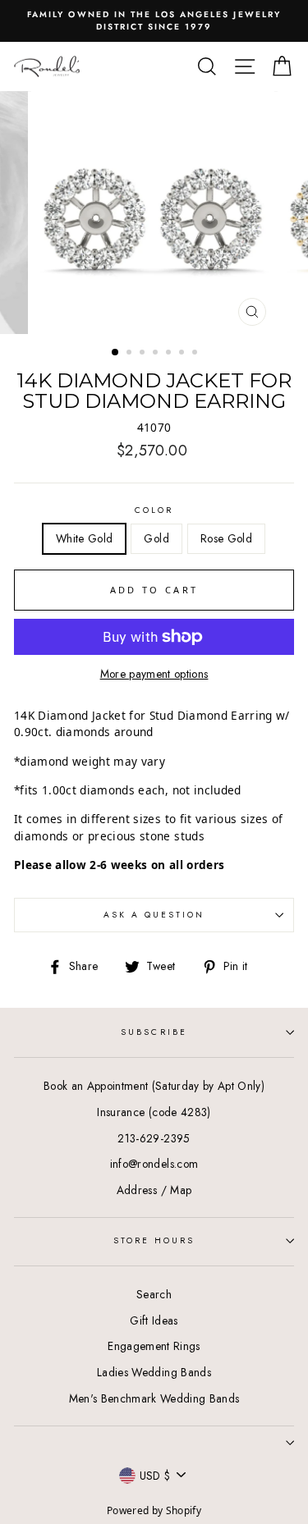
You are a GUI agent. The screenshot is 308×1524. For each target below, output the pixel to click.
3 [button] (144, 354)
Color (154, 510)
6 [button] (183, 354)
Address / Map (154, 1190)
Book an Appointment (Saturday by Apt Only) (154, 1086)
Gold (156, 538)
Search (154, 1294)
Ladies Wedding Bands (154, 1372)
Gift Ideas (153, 1320)
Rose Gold (226, 538)
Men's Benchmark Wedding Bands (154, 1398)
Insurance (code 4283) (153, 1112)
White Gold (84, 538)
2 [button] (130, 354)
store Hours (154, 1240)
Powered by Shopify (154, 1510)
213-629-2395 (153, 1138)
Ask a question (154, 914)
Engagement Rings (154, 1346)
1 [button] (116, 353)
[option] (154, 21)
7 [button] (196, 354)
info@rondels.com (154, 1164)
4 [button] (157, 354)
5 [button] (170, 354)
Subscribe (154, 1032)
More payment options (154, 674)
